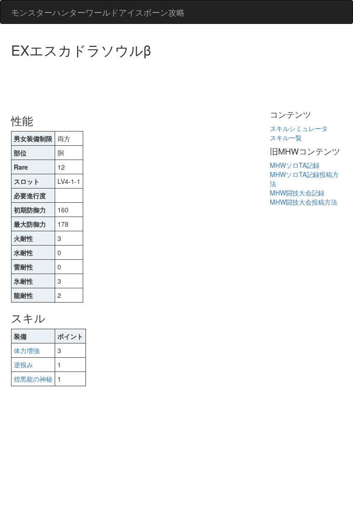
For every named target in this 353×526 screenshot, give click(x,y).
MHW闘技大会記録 (297, 192)
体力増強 (27, 350)
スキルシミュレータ (299, 128)
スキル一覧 (286, 137)
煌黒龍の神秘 (33, 378)
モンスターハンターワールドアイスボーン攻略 (98, 12)
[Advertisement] (178, 82)
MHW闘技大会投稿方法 (303, 201)
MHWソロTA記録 (294, 165)
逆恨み (23, 364)
